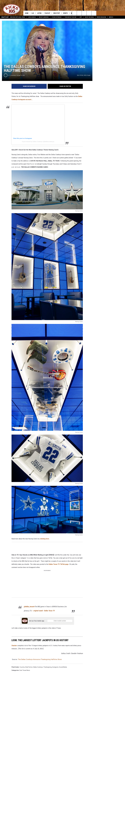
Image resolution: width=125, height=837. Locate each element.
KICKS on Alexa (101, 17)
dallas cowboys (38, 667)
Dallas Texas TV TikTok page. (59, 564)
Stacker (14, 645)
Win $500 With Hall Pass (17, 17)
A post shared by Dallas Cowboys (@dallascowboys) (38, 141)
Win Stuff (56, 13)
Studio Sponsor (57, 17)
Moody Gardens (44, 17)
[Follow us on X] (94, 13)
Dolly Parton (29, 667)
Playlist (47, 13)
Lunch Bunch (32, 17)
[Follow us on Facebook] (89, 13)
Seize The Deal (89, 17)
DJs (33, 13)
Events (65, 13)
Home (26, 13)
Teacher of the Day (70, 17)
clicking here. (45, 539)
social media (63, 667)
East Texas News (25, 670)
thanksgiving (47, 667)
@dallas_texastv (29, 607)
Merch (111, 17)
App (80, 17)
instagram (55, 667)
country (22, 667)
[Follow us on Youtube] (84, 13)
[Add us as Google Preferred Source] (79, 13)
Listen (39, 13)
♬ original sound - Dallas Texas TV (43, 611)
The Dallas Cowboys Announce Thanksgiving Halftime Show (40, 659)
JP (8, 75)
